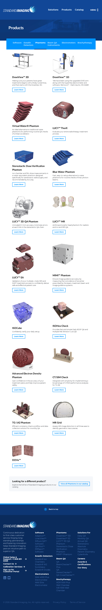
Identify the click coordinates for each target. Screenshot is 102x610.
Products (67, 9)
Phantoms (40, 43)
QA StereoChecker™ (64, 571)
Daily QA (82, 536)
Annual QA (83, 541)
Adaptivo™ (40, 536)
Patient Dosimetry (86, 552)
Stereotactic (83, 544)
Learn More (18, 90)
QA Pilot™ (40, 546)
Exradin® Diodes (42, 570)
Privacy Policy (59, 602)
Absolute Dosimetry (83, 547)
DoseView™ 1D (63, 538)
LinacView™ (40, 538)
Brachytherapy (85, 43)
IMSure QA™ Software (41, 542)
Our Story (82, 567)
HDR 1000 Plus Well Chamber (63, 583)
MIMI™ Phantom (64, 554)
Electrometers (68, 43)
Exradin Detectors (28, 44)
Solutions (53, 9)
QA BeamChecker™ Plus (63, 564)
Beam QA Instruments (54, 44)
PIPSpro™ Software (39, 550)
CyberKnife (83, 554)
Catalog (79, 9)
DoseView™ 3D (63, 536)
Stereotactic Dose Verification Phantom (64, 549)
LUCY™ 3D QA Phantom (63, 542)
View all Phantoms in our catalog (74, 484)
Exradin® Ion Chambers (41, 560)
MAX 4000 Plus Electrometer (42, 578)
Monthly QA (83, 538)
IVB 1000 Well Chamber (62, 589)
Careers (81, 558)
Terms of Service (77, 602)
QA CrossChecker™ (65, 575)
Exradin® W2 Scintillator (41, 565)
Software (17, 43)
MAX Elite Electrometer (41, 583)
